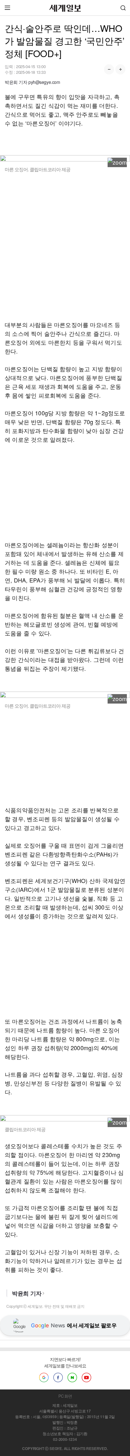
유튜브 (86, 1377)
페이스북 (58, 1377)
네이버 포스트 (72, 1377)
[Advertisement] (65, 246)
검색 (123, 7)
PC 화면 (65, 1396)
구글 (44, 1377)
